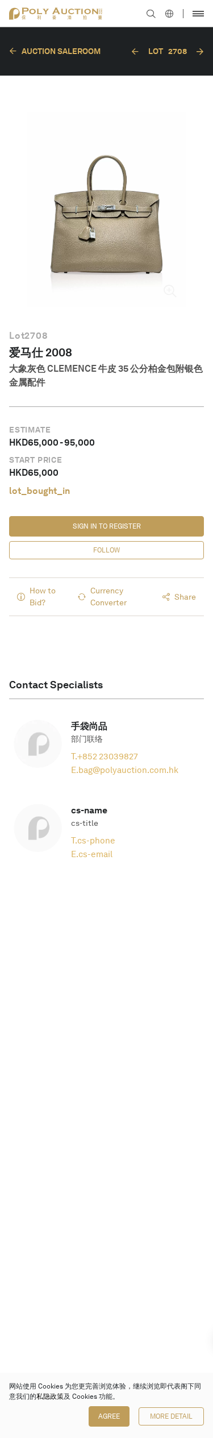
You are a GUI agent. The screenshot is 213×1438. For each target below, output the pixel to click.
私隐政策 (50, 1396)
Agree (109, 1416)
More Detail (171, 1416)
